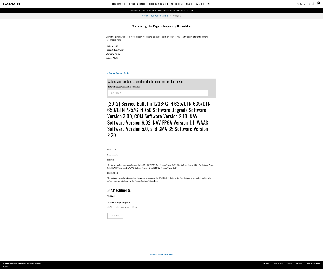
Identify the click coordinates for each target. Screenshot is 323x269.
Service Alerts (112, 58)
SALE (209, 4)
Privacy (289, 263)
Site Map (265, 263)
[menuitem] (301, 4)
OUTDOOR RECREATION (158, 4)
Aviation (200, 4)
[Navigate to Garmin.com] (12, 4)
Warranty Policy (113, 54)
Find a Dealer (112, 46)
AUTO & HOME (177, 4)
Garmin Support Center (155, 16)
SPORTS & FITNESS (137, 4)
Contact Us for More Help (161, 254)
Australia (6, 267)
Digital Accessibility (313, 263)
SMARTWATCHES (119, 4)
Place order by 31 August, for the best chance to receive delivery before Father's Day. (161, 10)
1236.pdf (111, 196)
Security (299, 263)
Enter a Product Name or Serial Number (124, 87)
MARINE (189, 4)
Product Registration (115, 50)
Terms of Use (277, 263)
